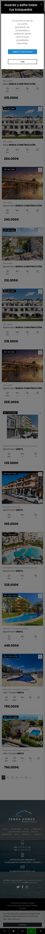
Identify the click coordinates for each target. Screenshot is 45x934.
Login (22, 61)
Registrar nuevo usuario (22, 51)
